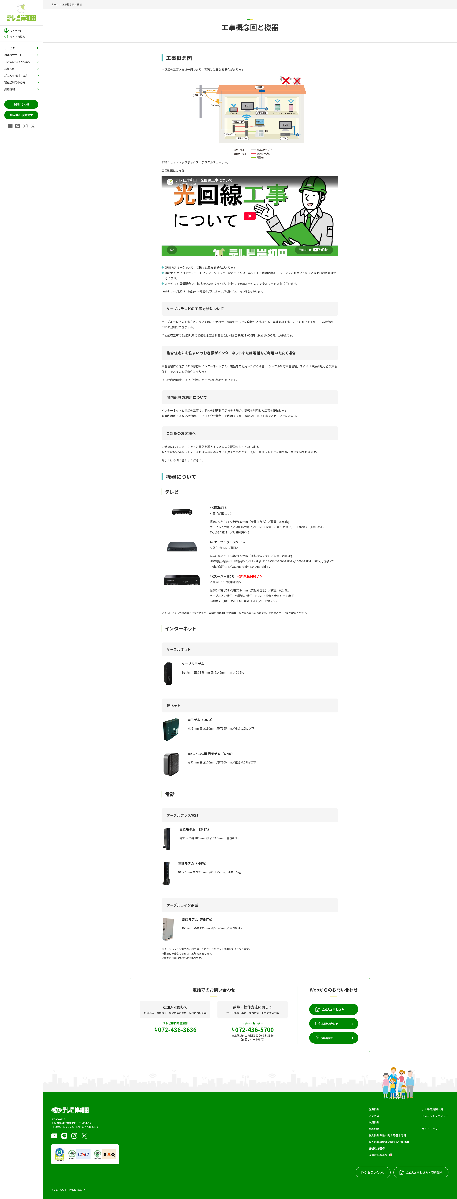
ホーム (55, 4)
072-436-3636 (65, 1127)
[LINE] (17, 126)
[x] (32, 126)
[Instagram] (25, 126)
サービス (9, 48)
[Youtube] (10, 126)
